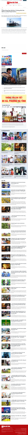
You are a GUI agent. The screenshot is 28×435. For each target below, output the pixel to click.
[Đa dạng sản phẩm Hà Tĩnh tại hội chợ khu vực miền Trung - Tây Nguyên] (6, 339)
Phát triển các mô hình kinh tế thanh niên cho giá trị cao (18, 183)
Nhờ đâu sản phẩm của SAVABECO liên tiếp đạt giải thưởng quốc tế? (18, 321)
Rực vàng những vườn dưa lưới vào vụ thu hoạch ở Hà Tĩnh (7, 152)
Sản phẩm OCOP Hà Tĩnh (6, 105)
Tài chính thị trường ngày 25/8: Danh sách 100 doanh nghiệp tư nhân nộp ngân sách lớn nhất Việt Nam (14, 88)
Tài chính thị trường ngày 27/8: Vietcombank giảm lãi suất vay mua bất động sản (20, 153)
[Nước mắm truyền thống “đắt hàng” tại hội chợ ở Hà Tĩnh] (20, 159)
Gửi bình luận (24, 53)
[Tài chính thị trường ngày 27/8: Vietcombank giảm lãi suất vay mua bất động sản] (20, 147)
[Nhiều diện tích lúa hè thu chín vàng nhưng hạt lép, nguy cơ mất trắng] (6, 403)
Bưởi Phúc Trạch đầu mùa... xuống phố (18, 415)
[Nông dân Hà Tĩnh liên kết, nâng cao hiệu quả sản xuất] (6, 363)
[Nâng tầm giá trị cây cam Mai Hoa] (6, 226)
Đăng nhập (25, 0)
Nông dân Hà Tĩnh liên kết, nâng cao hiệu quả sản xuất (18, 361)
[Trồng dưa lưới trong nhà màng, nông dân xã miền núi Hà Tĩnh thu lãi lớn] (6, 282)
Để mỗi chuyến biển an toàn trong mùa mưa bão (18, 216)
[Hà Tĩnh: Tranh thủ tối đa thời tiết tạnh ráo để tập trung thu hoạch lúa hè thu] (6, 233)
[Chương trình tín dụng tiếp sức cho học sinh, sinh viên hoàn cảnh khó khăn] (6, 298)
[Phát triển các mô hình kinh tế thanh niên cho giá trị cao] (6, 185)
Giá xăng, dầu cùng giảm (7, 83)
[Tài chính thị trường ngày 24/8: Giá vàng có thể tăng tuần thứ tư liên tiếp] (6, 306)
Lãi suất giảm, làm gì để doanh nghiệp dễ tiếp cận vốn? (18, 329)
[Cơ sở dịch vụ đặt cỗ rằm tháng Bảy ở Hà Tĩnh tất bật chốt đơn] (6, 387)
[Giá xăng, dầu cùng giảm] (14, 76)
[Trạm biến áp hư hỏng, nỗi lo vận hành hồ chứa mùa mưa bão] (6, 355)
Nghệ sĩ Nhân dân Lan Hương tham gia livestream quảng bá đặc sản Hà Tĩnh (12, 124)
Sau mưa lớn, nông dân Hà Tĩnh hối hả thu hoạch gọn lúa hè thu (18, 368)
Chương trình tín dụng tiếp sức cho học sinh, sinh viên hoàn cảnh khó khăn (18, 296)
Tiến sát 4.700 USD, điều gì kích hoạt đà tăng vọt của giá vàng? (12, 85)
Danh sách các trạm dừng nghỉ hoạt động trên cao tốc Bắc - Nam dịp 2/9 (18, 190)
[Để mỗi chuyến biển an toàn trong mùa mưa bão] (6, 218)
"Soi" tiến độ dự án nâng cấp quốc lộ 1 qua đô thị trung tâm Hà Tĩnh (18, 393)
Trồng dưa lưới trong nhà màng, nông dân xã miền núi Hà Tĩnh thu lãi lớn (18, 280)
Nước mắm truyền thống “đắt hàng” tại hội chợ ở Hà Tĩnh (20, 164)
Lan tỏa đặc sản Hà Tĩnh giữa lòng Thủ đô (9, 126)
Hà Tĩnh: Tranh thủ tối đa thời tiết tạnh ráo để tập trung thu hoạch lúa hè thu (18, 231)
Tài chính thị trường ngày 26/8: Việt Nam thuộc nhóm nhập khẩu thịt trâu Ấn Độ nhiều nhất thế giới (18, 208)
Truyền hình (21, 5)
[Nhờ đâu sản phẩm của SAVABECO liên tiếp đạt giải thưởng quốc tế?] (6, 323)
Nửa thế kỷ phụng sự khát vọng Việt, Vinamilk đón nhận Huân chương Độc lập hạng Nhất (18, 408)
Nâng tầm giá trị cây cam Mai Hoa (17, 223)
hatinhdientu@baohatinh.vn (18, 432)
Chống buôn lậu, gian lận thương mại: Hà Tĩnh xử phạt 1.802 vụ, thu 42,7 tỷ (18, 239)
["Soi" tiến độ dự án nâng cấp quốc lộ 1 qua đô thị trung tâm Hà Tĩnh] (6, 395)
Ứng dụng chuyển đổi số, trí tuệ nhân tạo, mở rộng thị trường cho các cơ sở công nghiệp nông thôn (18, 344)
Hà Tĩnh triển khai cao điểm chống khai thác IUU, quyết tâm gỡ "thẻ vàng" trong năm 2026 (18, 272)
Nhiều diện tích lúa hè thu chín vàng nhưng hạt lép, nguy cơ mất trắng (18, 401)
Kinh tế (2, 9)
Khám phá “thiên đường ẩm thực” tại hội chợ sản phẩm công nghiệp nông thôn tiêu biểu (18, 312)
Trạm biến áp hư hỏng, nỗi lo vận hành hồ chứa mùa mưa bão (18, 353)
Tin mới (8, 5)
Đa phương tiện (16, 5)
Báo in (11, 5)
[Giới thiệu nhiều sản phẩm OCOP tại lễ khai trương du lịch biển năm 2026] (14, 114)
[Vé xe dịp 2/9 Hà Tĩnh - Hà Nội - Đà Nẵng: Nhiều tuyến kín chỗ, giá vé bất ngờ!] (20, 171)
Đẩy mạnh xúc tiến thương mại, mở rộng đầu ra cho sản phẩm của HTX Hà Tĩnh (18, 255)
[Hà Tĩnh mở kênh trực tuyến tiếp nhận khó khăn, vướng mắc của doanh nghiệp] (8, 171)
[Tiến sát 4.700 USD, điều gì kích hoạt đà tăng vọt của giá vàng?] (6, 266)
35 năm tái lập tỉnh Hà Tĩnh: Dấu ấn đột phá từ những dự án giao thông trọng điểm (14, 90)
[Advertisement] (14, 39)
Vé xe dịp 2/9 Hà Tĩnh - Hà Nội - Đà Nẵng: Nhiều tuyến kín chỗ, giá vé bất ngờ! (20, 176)
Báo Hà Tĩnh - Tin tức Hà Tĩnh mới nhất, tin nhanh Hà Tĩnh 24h (14, 3)
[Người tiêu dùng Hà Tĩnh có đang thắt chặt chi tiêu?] (6, 290)
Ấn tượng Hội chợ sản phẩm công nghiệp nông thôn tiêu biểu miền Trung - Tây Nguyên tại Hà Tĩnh (8, 164)
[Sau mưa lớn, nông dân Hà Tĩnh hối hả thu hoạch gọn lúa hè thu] (6, 370)
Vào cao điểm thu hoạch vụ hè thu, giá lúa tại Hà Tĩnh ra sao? (7, 141)
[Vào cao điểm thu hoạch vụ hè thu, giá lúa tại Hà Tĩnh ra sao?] (8, 136)
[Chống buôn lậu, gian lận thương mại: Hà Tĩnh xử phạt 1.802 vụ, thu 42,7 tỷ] (6, 241)
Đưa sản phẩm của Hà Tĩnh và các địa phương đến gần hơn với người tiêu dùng (18, 376)
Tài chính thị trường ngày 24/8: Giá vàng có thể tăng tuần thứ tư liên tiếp (18, 304)
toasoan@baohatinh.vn (24, 432)
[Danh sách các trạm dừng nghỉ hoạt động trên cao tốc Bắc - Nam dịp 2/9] (6, 192)
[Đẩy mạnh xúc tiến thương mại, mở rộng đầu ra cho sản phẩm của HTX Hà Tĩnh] (6, 257)
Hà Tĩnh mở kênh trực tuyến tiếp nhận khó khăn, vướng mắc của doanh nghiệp (7, 176)
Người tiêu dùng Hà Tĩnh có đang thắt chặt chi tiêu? (18, 288)
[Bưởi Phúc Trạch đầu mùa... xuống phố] (6, 418)
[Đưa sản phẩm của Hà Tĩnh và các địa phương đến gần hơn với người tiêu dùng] (6, 378)
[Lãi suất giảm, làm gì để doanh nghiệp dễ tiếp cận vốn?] (6, 331)
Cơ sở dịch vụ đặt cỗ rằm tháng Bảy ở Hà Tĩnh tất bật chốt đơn (18, 385)
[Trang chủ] (2, 7)
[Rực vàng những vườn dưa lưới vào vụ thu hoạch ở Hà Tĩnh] (8, 147)
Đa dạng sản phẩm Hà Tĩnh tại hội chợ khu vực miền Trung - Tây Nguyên (18, 337)
